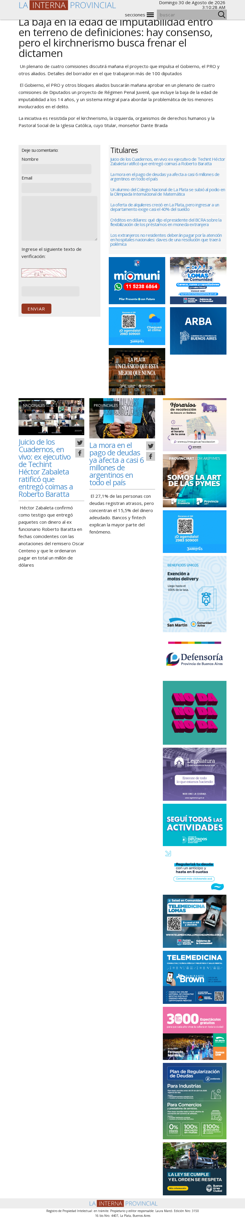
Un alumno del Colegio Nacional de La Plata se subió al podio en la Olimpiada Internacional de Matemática (167, 191)
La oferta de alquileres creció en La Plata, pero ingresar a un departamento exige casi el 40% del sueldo (164, 207)
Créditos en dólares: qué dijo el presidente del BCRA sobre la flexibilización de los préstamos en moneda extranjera (165, 222)
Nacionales (34, 405)
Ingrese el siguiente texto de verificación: (52, 252)
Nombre (30, 159)
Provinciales (106, 405)
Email (27, 178)
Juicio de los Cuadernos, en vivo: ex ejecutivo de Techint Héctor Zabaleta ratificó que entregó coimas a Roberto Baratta (167, 161)
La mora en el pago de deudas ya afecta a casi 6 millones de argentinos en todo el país (165, 176)
